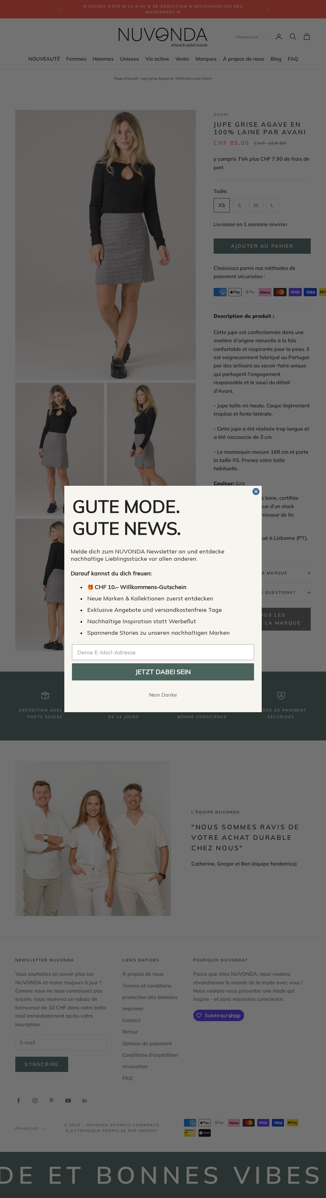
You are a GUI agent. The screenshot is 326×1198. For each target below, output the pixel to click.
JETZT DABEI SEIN (163, 672)
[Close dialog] (256, 491)
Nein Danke (163, 695)
